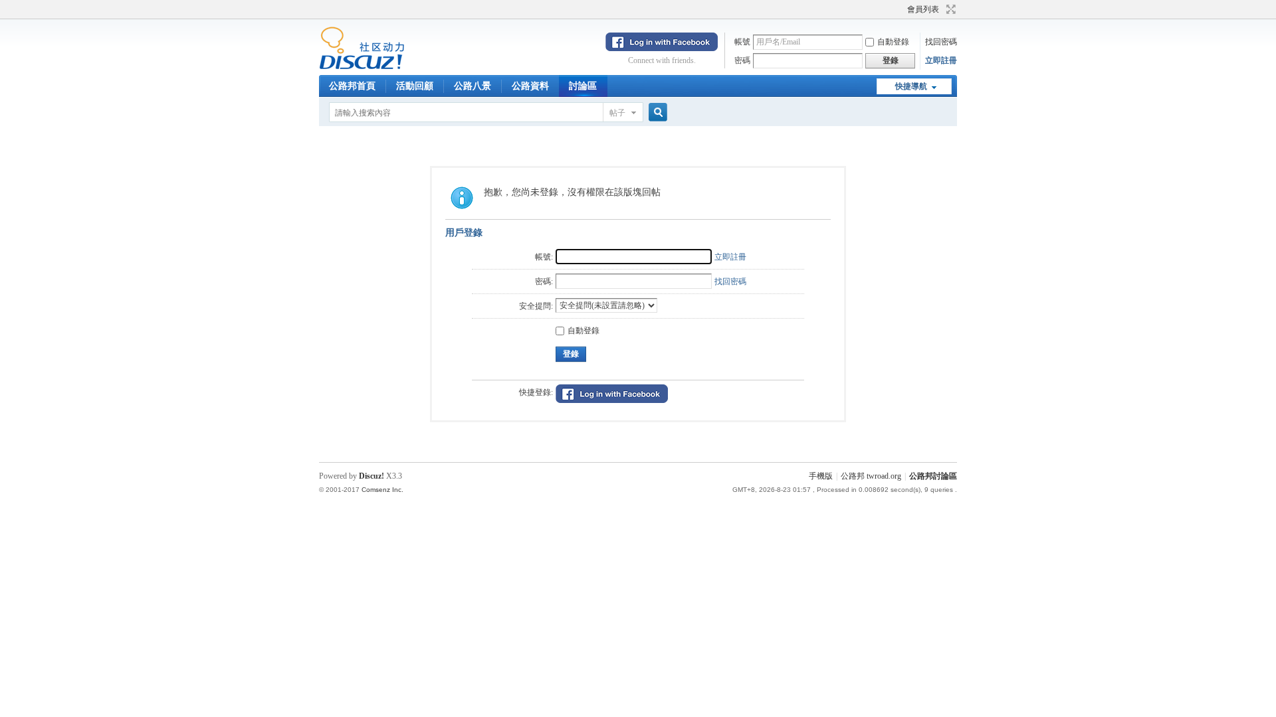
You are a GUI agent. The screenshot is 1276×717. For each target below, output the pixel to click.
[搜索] (656, 112)
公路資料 (530, 86)
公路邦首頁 (352, 86)
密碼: (544, 281)
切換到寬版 (949, 9)
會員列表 (923, 9)
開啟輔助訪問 (901, 9)
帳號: (544, 257)
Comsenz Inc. (382, 489)
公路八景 (472, 86)
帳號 (742, 41)
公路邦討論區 (933, 476)
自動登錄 (893, 41)
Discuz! (371, 476)
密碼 (742, 60)
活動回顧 (414, 86)
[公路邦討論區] (362, 67)
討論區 (583, 86)
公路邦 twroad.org (871, 476)
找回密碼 (941, 41)
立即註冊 (941, 60)
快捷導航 (911, 86)
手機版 (821, 476)
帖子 (617, 113)
